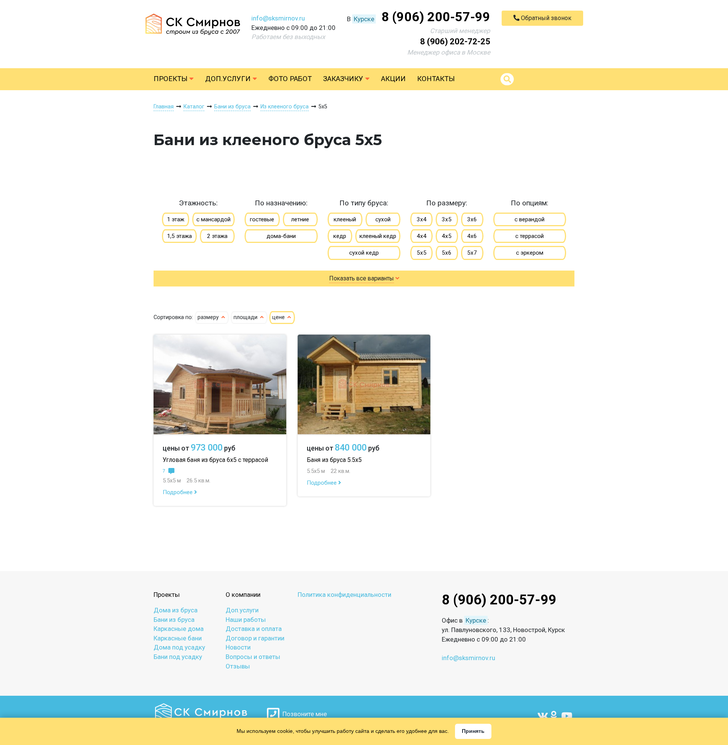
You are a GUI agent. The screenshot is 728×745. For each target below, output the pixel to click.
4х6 (472, 236)
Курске (364, 19)
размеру (209, 317)
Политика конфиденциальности (344, 594)
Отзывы (238, 666)
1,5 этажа (179, 236)
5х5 (422, 252)
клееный (345, 219)
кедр (339, 236)
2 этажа (217, 236)
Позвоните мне (303, 714)
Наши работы (246, 619)
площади (246, 317)
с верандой (529, 219)
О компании (243, 594)
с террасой (529, 236)
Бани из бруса (174, 619)
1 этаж (175, 219)
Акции (393, 79)
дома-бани (281, 236)
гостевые (262, 219)
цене (279, 317)
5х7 (472, 252)
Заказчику (344, 79)
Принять (473, 731)
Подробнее (178, 492)
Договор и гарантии (255, 638)
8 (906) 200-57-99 (435, 16)
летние (300, 219)
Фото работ (290, 79)
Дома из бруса (176, 610)
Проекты (171, 79)
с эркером (529, 252)
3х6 (472, 219)
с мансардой (213, 219)
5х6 (447, 252)
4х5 (447, 236)
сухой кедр (364, 252)
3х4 (422, 219)
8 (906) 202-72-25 (455, 41)
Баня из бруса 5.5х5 (334, 459)
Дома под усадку (179, 647)
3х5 (447, 219)
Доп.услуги (229, 79)
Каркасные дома (179, 628)
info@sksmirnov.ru (278, 18)
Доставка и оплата (254, 628)
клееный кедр (377, 236)
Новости (238, 647)
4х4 (422, 236)
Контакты (436, 79)
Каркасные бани (178, 638)
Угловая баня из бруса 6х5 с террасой (215, 459)
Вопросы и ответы (253, 656)
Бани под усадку (178, 656)
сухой (383, 219)
